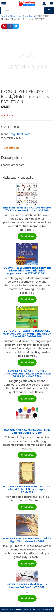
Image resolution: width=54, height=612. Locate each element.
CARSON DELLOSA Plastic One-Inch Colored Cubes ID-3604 (27, 431)
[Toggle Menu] (3, 3)
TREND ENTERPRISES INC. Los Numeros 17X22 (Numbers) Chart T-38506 (27, 209)
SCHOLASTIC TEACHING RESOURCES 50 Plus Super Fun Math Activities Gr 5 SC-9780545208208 (27, 333)
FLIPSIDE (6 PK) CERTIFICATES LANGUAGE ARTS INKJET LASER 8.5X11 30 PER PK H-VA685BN (27, 373)
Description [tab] (11, 147)
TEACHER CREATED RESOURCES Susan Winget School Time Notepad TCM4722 (27, 489)
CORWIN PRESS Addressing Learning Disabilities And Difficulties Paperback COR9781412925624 (27, 270)
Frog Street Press (26, 16)
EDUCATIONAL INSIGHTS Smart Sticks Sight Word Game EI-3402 (27, 540)
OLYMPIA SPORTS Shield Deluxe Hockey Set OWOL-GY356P (27, 586)
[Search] (49, 10)
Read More (27, 236)
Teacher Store (8, 16)
